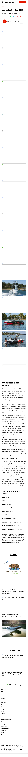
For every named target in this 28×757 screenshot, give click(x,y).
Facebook (3, 706)
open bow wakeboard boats (9, 539)
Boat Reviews (20, 534)
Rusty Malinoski (15, 540)
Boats (3, 6)
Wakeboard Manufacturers (12, 542)
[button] (7, 16)
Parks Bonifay (20, 539)
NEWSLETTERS (23, 2)
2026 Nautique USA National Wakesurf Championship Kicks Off (13, 673)
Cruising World (4, 724)
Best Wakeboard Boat (10, 534)
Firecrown (18, 748)
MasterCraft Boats (11, 537)
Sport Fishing (4, 730)
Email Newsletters (5, 704)
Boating (3, 721)
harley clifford (8, 535)
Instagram (3, 709)
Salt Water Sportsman (6, 728)
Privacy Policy (4, 691)
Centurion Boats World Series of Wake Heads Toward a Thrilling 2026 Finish (13, 591)
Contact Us (3, 696)
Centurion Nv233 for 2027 (11, 651)
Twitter (2, 711)
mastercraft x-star (20, 537)
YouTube (3, 713)
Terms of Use (4, 693)
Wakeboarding (4, 734)
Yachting (3, 732)
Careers (2, 698)
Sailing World (4, 726)
